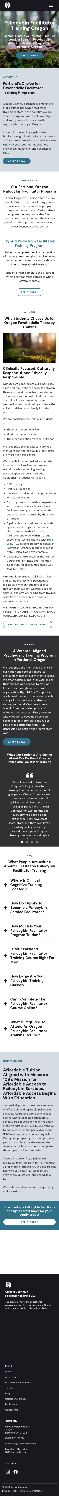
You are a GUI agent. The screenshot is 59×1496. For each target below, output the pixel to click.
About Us (10, 1377)
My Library (11, 1404)
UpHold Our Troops (32, 692)
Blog (7, 1393)
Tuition (9, 1388)
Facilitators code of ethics (27, 624)
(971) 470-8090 (14, 1438)
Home (8, 1371)
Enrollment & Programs (18, 1382)
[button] (51, 5)
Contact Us (11, 1409)
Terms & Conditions (31, 1490)
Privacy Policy (9, 1490)
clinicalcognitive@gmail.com (20, 1443)
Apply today (29, 55)
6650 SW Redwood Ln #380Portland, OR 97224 (17, 1429)
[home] (7, 5)
